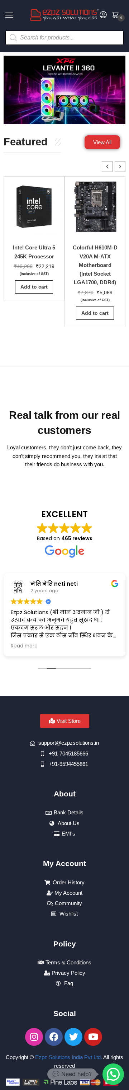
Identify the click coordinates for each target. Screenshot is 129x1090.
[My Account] (103, 15)
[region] (64, 90)
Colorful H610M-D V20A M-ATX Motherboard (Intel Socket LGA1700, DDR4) (95, 264)
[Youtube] (93, 1037)
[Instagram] (34, 1037)
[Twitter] (73, 1037)
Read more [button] (24, 646)
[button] (120, 166)
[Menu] (16, 15)
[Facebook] (54, 1037)
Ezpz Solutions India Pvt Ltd (68, 1057)
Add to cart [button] (34, 287)
